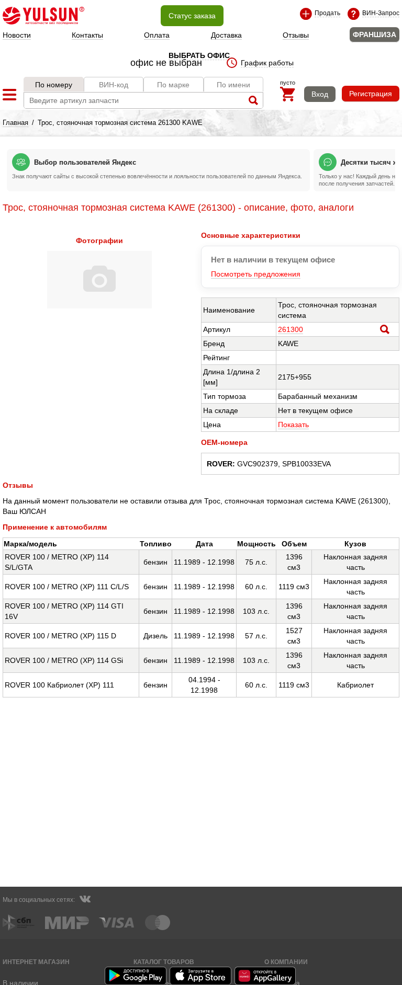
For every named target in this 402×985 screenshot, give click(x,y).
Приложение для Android (136, 976)
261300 (290, 329)
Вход (319, 94)
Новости (17, 35)
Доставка (226, 35)
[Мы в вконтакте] (85, 900)
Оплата (157, 35)
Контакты (87, 35)
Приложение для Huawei (265, 976)
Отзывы (296, 35)
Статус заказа (192, 16)
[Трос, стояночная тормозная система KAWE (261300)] (99, 306)
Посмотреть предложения (255, 274)
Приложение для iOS (201, 976)
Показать (293, 424)
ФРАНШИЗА (374, 34)
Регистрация (370, 93)
